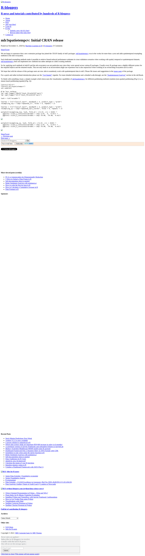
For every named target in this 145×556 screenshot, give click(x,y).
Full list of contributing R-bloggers (14, 509)
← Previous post (7, 136)
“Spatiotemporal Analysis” (116, 75)
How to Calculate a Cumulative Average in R (21, 187)
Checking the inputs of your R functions (19, 463)
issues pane (118, 71)
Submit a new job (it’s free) (19, 31)
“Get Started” (47, 75)
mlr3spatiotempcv (82, 53)
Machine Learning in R (33, 46)
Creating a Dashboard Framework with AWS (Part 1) (24, 467)
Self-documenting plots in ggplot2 (17, 181)
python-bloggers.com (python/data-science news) (25, 489)
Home (7, 18)
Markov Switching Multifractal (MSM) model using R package (28, 449)
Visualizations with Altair (14, 501)
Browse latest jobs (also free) (20, 33)
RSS (7, 22)
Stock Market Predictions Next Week (18, 438)
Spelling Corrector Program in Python (19, 503)
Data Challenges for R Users (15, 459)
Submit (6, 550)
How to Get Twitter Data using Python (19, 499)
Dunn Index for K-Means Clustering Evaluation (22, 495)
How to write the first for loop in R (17, 185)
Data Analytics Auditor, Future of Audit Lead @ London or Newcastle (30, 484)
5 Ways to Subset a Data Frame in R (18, 179)
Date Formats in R (12, 189)
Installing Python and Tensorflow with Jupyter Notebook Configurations (31, 497)
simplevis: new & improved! (15, 461)
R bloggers (48, 46)
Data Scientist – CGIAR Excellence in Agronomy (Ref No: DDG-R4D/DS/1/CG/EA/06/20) (38, 482)
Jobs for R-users (13, 472)
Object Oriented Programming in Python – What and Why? (26, 493)
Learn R (8, 26)
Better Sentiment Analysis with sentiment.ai (20, 183)
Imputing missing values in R (15, 465)
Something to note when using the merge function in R (25, 453)
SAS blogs (9, 527)
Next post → (5, 138)
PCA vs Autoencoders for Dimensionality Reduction (24, 177)
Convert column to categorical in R (17, 442)
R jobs (7, 29)
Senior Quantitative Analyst (15, 478)
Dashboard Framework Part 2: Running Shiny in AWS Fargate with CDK (31, 451)
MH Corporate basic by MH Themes (28, 533)
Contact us (9, 35)
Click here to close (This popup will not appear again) (20, 554)
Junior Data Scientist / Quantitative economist (21, 476)
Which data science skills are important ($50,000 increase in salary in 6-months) (33, 445)
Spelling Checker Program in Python (18, 505)
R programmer (10, 480)
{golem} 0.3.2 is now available (16, 440)
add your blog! (10, 24)
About (7, 20)
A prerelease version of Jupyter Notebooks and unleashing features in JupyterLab (34, 447)
